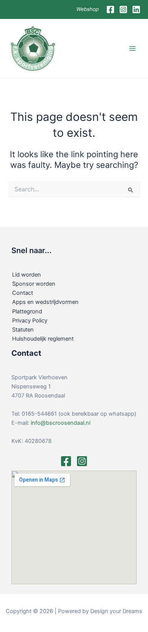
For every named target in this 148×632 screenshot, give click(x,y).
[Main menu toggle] (132, 48)
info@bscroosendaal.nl (60, 422)
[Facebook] (110, 9)
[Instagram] (123, 9)
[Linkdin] (136, 9)
